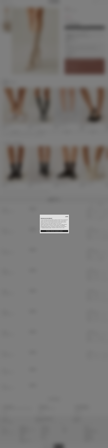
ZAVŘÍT (66, 216)
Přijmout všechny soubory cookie (54, 231)
